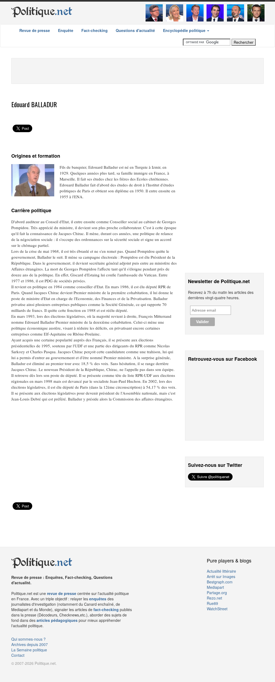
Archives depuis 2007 (29, 644)
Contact (17, 655)
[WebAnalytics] (22, 671)
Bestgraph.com (220, 581)
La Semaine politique (29, 649)
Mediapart (215, 587)
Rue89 (212, 603)
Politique (41, 11)
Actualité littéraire (221, 571)
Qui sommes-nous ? (28, 639)
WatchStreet (217, 608)
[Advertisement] (137, 70)
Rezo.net (214, 598)
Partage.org (217, 592)
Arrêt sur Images (221, 576)
